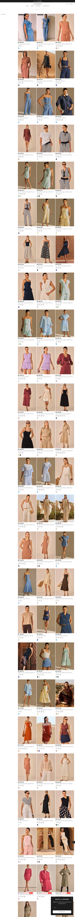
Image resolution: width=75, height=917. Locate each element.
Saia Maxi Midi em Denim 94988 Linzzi (24, 598)
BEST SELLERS (38, 5)
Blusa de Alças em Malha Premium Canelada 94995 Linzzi (27, 450)
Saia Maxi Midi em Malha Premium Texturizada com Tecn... (46, 561)
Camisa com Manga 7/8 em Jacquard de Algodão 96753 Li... (45, 339)
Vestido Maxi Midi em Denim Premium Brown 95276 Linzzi (64, 598)
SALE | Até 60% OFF (46, 5)
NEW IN (27, 5)
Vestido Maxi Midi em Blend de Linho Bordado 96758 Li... (27, 265)
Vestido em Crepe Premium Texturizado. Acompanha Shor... (46, 598)
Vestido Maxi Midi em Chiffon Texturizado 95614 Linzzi (63, 672)
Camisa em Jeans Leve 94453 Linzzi (60, 117)
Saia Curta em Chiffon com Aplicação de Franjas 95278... (45, 413)
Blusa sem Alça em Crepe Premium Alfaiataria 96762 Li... (26, 339)
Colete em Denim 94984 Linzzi (60, 81)
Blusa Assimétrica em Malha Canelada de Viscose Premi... (64, 820)
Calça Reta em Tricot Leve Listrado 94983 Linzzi (25, 228)
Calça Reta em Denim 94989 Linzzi (23, 117)
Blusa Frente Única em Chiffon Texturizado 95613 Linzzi (45, 191)
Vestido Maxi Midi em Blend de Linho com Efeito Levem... (64, 783)
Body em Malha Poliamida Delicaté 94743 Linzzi (44, 672)
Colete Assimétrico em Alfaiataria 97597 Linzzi (44, 376)
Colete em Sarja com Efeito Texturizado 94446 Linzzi (45, 302)
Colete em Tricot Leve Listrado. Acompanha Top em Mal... (64, 191)
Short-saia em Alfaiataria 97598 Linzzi (23, 376)
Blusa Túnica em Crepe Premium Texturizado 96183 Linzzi (45, 524)
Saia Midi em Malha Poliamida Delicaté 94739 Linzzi (26, 783)
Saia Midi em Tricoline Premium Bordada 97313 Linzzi (45, 487)
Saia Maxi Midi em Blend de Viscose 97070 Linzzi (25, 413)
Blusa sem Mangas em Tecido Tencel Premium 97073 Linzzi (64, 746)
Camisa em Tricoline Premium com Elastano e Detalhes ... (45, 450)
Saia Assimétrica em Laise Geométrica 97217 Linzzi (63, 265)
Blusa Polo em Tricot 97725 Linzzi (23, 820)
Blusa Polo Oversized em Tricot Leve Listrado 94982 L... (64, 154)
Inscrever (62, 911)
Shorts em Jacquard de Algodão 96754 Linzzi (25, 709)
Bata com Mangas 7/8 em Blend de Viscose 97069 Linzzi (64, 376)
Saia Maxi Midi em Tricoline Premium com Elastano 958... (64, 450)
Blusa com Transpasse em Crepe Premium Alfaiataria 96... (64, 302)
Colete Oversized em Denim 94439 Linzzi (24, 43)
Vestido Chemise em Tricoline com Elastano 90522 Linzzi (64, 894)
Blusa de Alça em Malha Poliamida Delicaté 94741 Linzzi (26, 857)
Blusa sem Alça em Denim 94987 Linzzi (43, 117)
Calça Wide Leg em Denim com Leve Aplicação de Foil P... (46, 43)
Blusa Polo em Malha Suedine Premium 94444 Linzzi (45, 154)
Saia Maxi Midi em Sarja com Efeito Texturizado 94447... (64, 857)
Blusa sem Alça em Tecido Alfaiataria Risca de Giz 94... (63, 228)
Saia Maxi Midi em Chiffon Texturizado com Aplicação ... (45, 820)
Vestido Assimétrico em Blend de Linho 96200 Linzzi (45, 81)
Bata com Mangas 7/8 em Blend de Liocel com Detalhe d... (46, 783)
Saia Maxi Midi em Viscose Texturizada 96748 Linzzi (26, 746)
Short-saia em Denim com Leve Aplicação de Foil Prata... (64, 561)
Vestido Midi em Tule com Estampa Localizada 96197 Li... (27, 672)
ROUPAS (32, 5)
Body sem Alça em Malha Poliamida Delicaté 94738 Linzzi (45, 746)
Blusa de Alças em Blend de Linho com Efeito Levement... (64, 487)
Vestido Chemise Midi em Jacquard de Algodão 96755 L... (64, 339)
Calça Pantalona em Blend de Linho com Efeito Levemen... (27, 524)
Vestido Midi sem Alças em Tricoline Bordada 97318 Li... (45, 265)
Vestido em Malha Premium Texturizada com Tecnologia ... (45, 857)
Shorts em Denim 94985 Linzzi (41, 635)
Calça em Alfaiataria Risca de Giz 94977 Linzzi (44, 228)
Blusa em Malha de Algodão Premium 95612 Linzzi (25, 635)
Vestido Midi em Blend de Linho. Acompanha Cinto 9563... (64, 709)
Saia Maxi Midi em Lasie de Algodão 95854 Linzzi (63, 413)
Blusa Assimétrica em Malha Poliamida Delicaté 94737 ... (64, 43)
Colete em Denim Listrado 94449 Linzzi (61, 635)
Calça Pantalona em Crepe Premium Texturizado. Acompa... (64, 524)
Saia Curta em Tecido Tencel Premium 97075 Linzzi (25, 154)
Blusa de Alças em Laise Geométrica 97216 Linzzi (25, 302)
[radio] (19, 45)
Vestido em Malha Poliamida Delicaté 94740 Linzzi (25, 81)
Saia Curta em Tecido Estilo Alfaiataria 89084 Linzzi (26, 894)
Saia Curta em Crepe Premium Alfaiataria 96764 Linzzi (26, 191)
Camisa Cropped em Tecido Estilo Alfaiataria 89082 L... (45, 894)
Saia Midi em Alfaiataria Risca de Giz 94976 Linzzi (44, 709)
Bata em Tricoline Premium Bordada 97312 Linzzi (25, 487)
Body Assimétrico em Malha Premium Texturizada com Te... (27, 561)
